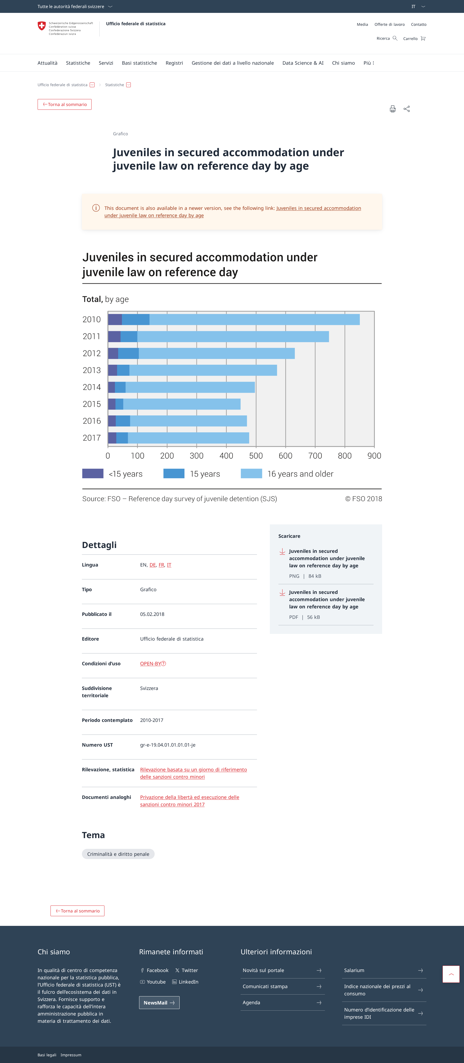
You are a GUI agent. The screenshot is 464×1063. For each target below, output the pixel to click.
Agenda (251, 1002)
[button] (47, 62)
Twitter (190, 970)
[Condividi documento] (407, 108)
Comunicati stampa (265, 986)
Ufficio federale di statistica (136, 24)
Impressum (71, 1054)
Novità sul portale (263, 970)
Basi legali (47, 1054)
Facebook (158, 970)
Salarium (354, 970)
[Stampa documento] (393, 108)
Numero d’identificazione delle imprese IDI (379, 1013)
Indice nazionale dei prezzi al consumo (377, 990)
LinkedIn (188, 981)
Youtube (156, 981)
